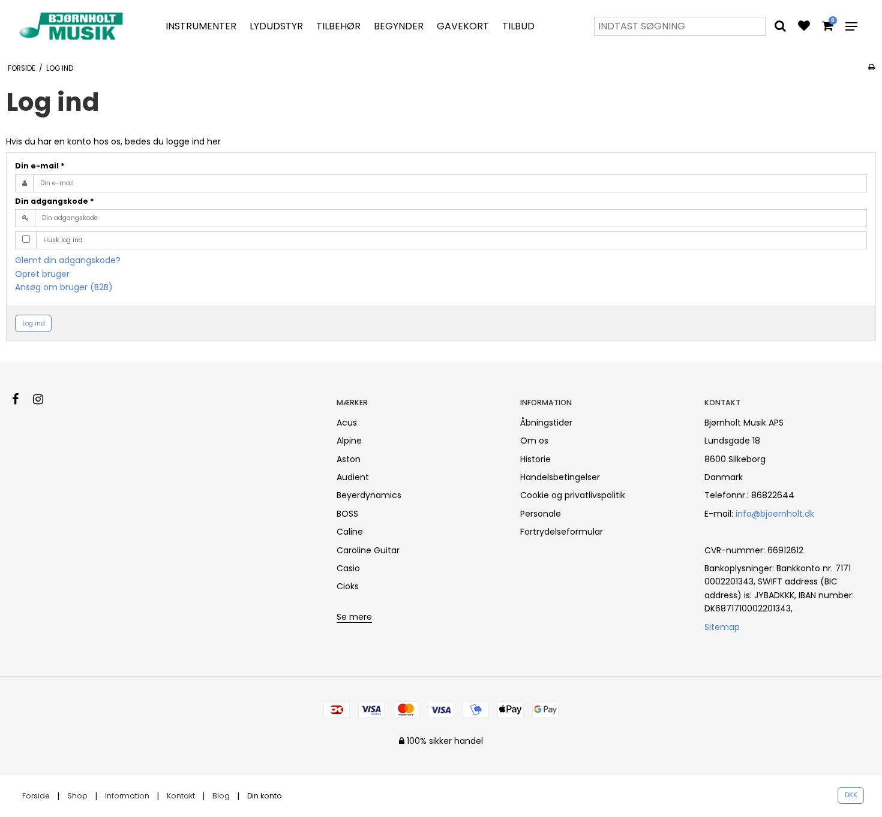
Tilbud (518, 26)
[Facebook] (21, 399)
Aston (349, 459)
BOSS (347, 514)
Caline (350, 532)
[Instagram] (44, 399)
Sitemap (722, 627)
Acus (347, 423)
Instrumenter (201, 26)
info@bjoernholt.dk (775, 514)
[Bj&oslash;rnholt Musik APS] (73, 26)
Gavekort (463, 26)
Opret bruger (42, 274)
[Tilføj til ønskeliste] (804, 27)
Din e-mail (40, 165)
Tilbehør (338, 26)
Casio (348, 568)
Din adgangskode (54, 201)
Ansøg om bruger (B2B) (64, 287)
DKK (851, 795)
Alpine (349, 441)
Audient (353, 477)
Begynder (399, 26)
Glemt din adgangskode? (68, 260)
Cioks (348, 586)
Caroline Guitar (368, 550)
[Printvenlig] (871, 67)
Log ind (33, 323)
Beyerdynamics (369, 495)
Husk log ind (63, 240)
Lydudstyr (276, 26)
